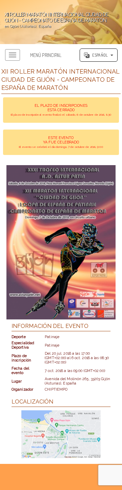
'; (54, 20)
